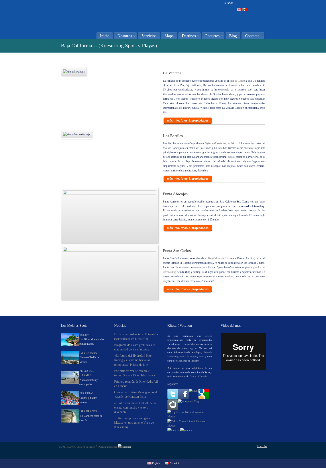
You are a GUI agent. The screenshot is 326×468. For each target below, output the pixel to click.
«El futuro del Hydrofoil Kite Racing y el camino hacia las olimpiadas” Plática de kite (132, 360)
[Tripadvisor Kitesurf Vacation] (189, 416)
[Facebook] (183, 398)
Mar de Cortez (237, 80)
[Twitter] (172, 398)
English (155, 463)
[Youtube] (186, 430)
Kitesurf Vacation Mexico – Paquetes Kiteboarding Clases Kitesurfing (106, 14)
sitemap (127, 446)
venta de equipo (188, 356)
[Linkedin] (173, 430)
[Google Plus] (203, 398)
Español (174, 463)
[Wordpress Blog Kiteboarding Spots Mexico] (188, 401)
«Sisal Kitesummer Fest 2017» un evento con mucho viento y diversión (135, 407)
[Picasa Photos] (172, 409)
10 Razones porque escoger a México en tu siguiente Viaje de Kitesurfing (134, 422)
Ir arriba (262, 446)
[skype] (193, 390)
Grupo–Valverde (198, 376)
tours (201, 356)
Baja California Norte (220, 258)
